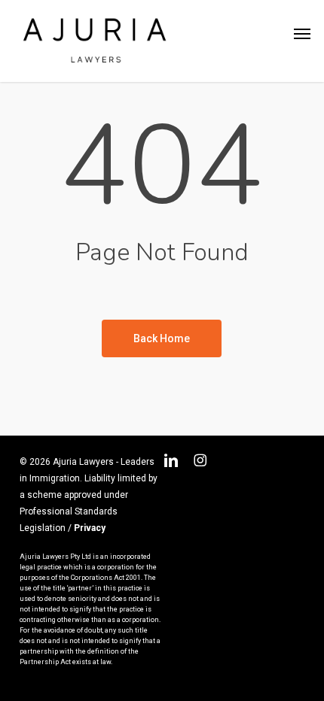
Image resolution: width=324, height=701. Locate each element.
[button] (302, 33)
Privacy (89, 528)
